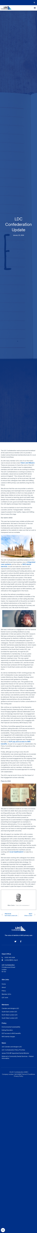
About (4, 987)
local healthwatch (16, 852)
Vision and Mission (27, 463)
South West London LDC (10, 1018)
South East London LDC (9, 1012)
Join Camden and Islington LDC (12, 1047)
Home (4, 984)
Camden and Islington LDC (10, 1008)
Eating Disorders (7, 1030)
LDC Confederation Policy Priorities (13, 1050)
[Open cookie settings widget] (3, 1230)
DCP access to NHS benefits (11, 1033)
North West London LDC (10, 1015)
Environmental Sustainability (11, 1027)
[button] (34, 2)
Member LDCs (6, 994)
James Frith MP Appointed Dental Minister (15, 1053)
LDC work (5, 997)
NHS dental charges (8, 1036)
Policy (4, 991)
